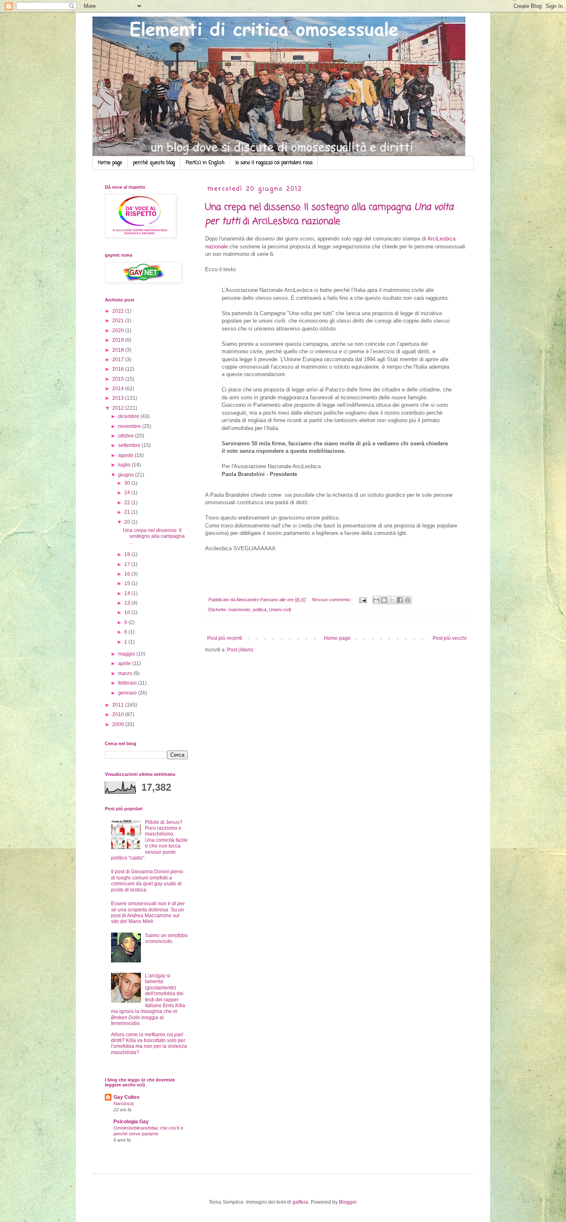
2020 (118, 330)
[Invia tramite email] (376, 600)
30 (127, 483)
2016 (118, 369)
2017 (118, 359)
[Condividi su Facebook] (400, 600)
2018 (118, 350)
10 (127, 612)
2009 (118, 724)
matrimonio (239, 609)
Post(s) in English (205, 163)
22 (127, 502)
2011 (118, 705)
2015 (118, 379)
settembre (130, 445)
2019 (118, 340)
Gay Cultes (127, 1097)
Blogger (347, 1202)
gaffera (300, 1202)
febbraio (128, 683)
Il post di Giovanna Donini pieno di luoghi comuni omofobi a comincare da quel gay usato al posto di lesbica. (147, 880)
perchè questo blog (154, 163)
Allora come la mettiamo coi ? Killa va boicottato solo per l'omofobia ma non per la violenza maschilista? (149, 1043)
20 (127, 522)
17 (127, 564)
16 (127, 574)
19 (127, 554)
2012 (118, 408)
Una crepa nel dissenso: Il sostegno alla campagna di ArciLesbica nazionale (329, 214)
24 (127, 493)
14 (127, 593)
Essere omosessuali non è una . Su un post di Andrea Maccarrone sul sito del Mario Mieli (148, 912)
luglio (125, 465)
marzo (125, 673)
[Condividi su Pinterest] (408, 600)
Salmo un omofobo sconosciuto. (166, 938)
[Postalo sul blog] (384, 600)
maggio (127, 654)
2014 (118, 388)
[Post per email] (362, 599)
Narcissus (124, 1103)
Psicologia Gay (131, 1122)
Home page (110, 163)
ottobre (126, 436)
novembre (130, 426)
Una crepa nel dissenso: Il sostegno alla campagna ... (154, 536)
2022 (118, 311)
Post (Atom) (240, 650)
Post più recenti (224, 638)
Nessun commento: (332, 599)
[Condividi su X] (392, 600)
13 (127, 603)
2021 (118, 320)
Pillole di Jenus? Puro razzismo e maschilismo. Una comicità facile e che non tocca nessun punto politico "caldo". (149, 840)
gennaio (128, 693)
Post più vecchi (450, 638)
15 (127, 583)
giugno (126, 475)
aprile (125, 663)
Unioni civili (280, 609)
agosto (126, 455)
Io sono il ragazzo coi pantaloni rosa (273, 163)
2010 (118, 714)
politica (259, 609)
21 (127, 512)
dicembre (129, 416)
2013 (118, 398)
